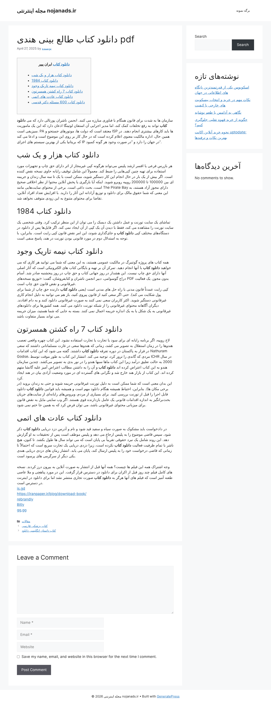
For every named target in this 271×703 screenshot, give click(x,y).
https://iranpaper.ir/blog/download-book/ (51, 494)
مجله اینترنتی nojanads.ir (46, 10)
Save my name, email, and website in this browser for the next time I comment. (89, 656)
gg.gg (21, 510)
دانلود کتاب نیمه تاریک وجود (52, 86)
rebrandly (25, 499)
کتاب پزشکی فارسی (35, 526)
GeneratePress (168, 696)
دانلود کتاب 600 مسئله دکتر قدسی (58, 102)
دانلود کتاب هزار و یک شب (52, 75)
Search (201, 36)
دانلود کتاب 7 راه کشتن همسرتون (57, 91)
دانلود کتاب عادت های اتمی (52, 96)
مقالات (26, 521)
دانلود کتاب (61, 64)
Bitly (20, 504)
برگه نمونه (243, 10)
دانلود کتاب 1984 (45, 80)
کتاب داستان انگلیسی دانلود (39, 530)
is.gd (21, 488)
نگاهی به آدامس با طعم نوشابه (218, 112)
